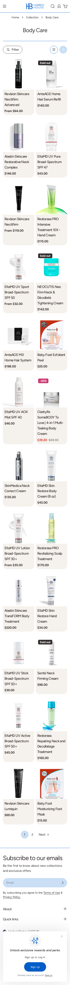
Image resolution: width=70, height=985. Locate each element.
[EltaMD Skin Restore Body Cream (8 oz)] (51, 465)
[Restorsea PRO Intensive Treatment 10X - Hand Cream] (51, 199)
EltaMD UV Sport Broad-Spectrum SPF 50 (16, 292)
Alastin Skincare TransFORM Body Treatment (16, 615)
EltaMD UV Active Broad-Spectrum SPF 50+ (17, 740)
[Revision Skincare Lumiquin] (18, 783)
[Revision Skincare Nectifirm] (18, 199)
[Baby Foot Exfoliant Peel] (51, 334)
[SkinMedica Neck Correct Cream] (18, 465)
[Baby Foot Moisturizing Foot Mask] (51, 783)
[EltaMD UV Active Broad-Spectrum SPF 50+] (18, 715)
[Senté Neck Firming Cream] (51, 653)
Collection (32, 17)
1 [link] (24, 834)
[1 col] (54, 50)
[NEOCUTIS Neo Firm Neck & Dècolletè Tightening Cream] (51, 266)
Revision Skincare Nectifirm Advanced (16, 99)
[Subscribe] (63, 883)
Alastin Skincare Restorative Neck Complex (16, 161)
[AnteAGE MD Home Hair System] (18, 334)
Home (15, 17)
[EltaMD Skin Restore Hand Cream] (51, 590)
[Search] (53, 6)
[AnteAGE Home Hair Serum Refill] (51, 74)
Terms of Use (51, 892)
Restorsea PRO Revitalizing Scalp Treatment (49, 553)
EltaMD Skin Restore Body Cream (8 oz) (47, 491)
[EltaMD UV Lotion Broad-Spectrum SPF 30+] (18, 528)
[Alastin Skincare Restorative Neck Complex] (18, 136)
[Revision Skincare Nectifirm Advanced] (18, 74)
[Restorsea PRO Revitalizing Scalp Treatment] (51, 528)
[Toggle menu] (4, 6)
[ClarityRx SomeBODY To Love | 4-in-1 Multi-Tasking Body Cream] (51, 392)
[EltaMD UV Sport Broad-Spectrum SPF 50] (18, 266)
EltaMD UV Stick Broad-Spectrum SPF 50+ (16, 678)
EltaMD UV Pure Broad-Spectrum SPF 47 (49, 161)
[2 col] (63, 50)
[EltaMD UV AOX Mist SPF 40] (18, 392)
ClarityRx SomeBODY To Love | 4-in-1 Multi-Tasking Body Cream (50, 423)
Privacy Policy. (12, 897)
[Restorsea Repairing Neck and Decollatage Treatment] (51, 715)
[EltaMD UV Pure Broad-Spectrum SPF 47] (51, 136)
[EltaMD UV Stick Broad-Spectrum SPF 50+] (18, 653)
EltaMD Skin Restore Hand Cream (47, 615)
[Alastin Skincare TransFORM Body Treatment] (18, 590)
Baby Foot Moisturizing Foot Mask (49, 808)
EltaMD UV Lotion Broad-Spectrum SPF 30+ (17, 553)
